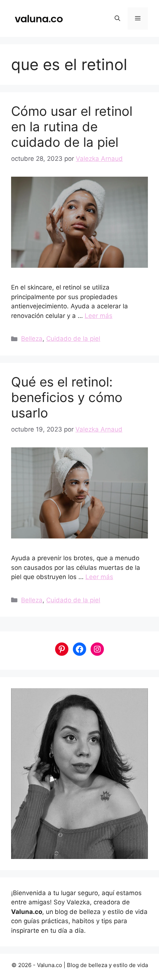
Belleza (32, 338)
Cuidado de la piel (73, 338)
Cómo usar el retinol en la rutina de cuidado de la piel (71, 126)
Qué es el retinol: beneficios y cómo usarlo (66, 397)
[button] (117, 18)
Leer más (98, 315)
